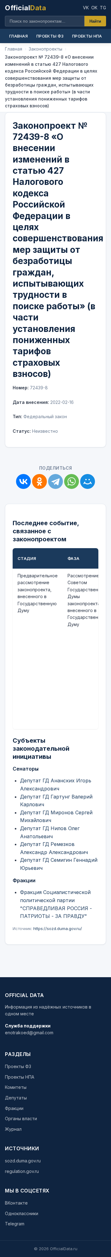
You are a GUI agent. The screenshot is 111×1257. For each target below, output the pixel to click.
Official (25, 8)
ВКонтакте (16, 1203)
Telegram (14, 1223)
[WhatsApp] (71, 481)
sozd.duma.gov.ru (23, 1160)
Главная (18, 36)
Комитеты (16, 1087)
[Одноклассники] (39, 481)
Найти (95, 21)
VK (86, 7)
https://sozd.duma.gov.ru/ (57, 928)
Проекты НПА (87, 36)
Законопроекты (45, 48)
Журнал (13, 1129)
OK (94, 7)
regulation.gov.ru (22, 1171)
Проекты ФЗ (50, 36)
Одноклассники (21, 1213)
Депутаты (16, 1097)
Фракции (14, 1108)
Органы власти (21, 1118)
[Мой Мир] (87, 481)
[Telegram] (55, 481)
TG (103, 7)
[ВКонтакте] (23, 481)
